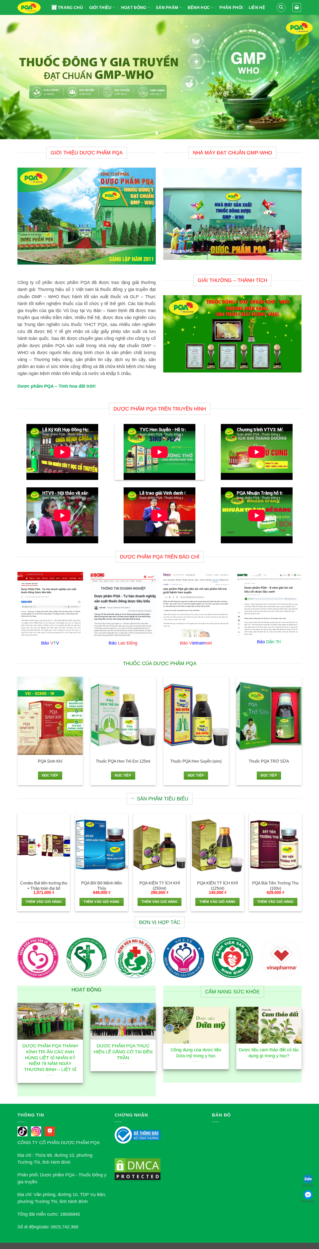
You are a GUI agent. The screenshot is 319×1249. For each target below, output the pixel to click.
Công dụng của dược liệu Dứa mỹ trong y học (196, 1052)
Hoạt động (133, 7)
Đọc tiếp (50, 775)
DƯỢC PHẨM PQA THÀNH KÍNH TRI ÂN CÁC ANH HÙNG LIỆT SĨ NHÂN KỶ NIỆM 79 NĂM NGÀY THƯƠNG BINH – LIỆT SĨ (50, 1057)
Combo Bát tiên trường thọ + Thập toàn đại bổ (43, 885)
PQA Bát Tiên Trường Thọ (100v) (275, 885)
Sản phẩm (167, 7)
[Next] (306, 77)
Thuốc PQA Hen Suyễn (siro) (196, 761)
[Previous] (12, 77)
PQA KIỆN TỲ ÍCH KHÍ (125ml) (217, 885)
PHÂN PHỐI (230, 7)
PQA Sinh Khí (50, 761)
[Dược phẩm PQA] (30, 7)
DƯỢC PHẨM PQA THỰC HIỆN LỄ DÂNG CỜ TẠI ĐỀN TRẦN (123, 1051)
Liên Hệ (257, 7)
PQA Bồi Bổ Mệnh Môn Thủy (101, 885)
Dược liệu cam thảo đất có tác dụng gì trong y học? (269, 1052)
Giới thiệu (100, 7)
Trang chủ (70, 7)
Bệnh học (199, 7)
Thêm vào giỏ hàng (44, 902)
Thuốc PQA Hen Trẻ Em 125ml (123, 761)
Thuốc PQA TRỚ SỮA (269, 761)
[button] (281, 7)
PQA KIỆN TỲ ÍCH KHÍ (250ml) (159, 885)
